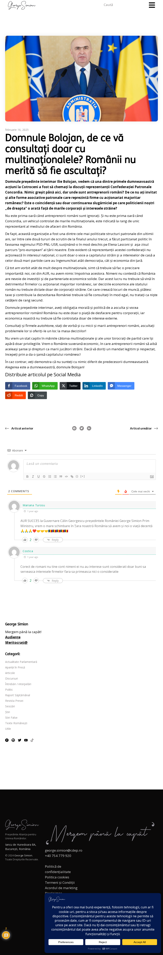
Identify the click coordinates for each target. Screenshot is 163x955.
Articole (10, 673)
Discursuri (11, 678)
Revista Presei (14, 701)
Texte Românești (16, 723)
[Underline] (38, 476)
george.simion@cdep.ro (63, 850)
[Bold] (27, 476)
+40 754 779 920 (58, 855)
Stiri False (11, 717)
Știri (7, 712)
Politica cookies (57, 877)
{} (77, 476)
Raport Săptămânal (17, 695)
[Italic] (33, 476)
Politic (9, 689)
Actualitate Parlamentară (21, 662)
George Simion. (23, 855)
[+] (83, 476)
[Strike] (44, 476)
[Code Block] (66, 476)
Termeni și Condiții (60, 882)
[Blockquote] (61, 476)
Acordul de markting (61, 888)
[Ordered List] (49, 476)
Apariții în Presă (15, 667)
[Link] (72, 476)
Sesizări (10, 706)
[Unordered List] (55, 476)
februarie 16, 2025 (17, 130)
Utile (8, 729)
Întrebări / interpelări (18, 684)
